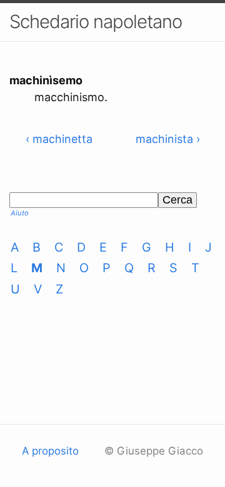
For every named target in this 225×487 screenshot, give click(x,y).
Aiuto (20, 213)
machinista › (168, 138)
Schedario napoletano (95, 21)
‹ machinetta (59, 138)
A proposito (50, 451)
